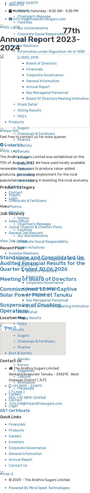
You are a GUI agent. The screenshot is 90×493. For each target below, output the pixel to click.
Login (13, 198)
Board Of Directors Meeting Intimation (57, 99)
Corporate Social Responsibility (42, 34)
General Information (42, 81)
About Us (16, 5)
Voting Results (29, 110)
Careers (15, 187)
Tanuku (23, 151)
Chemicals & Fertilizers (36, 134)
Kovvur (23, 157)
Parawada (25, 181)
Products (16, 122)
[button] (45, 206)
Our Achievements (32, 28)
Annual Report (38, 87)
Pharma (23, 140)
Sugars (23, 128)
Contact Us (18, 465)
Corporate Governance (44, 75)
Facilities (24, 22)
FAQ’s (21, 116)
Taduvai (24, 169)
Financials (34, 69)
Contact (15, 192)
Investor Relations (23, 46)
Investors (16, 442)
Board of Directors (41, 63)
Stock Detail (27, 104)
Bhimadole (26, 175)
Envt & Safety (20, 145)
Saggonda (25, 163)
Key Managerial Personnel (47, 93)
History (23, 10)
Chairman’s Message (34, 16)
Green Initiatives (31, 40)
